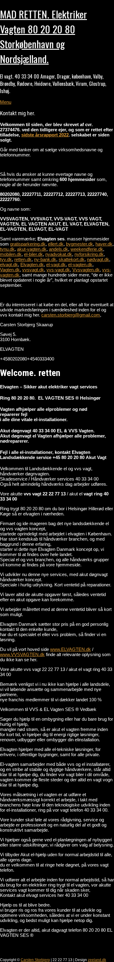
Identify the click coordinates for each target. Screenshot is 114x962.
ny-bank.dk (45, 259)
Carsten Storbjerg (35, 960)
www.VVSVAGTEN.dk (22, 654)
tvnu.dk (7, 249)
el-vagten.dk (80, 264)
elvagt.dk (9, 264)
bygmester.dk (79, 243)
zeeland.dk (97, 960)
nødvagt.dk (98, 259)
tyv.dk (6, 259)
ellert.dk (56, 243)
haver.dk (103, 243)
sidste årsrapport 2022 (45, 134)
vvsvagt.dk (33, 269)
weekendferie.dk (87, 249)
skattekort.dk (72, 259)
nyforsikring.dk (89, 254)
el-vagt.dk (56, 264)
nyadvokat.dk (58, 254)
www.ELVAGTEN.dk (70, 649)
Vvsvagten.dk (86, 269)
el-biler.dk (33, 254)
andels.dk (58, 249)
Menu (5, 102)
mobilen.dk (11, 254)
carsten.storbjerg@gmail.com (70, 314)
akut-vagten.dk (32, 249)
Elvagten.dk (32, 264)
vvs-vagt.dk (58, 269)
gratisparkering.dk (28, 243)
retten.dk (23, 259)
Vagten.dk (10, 269)
